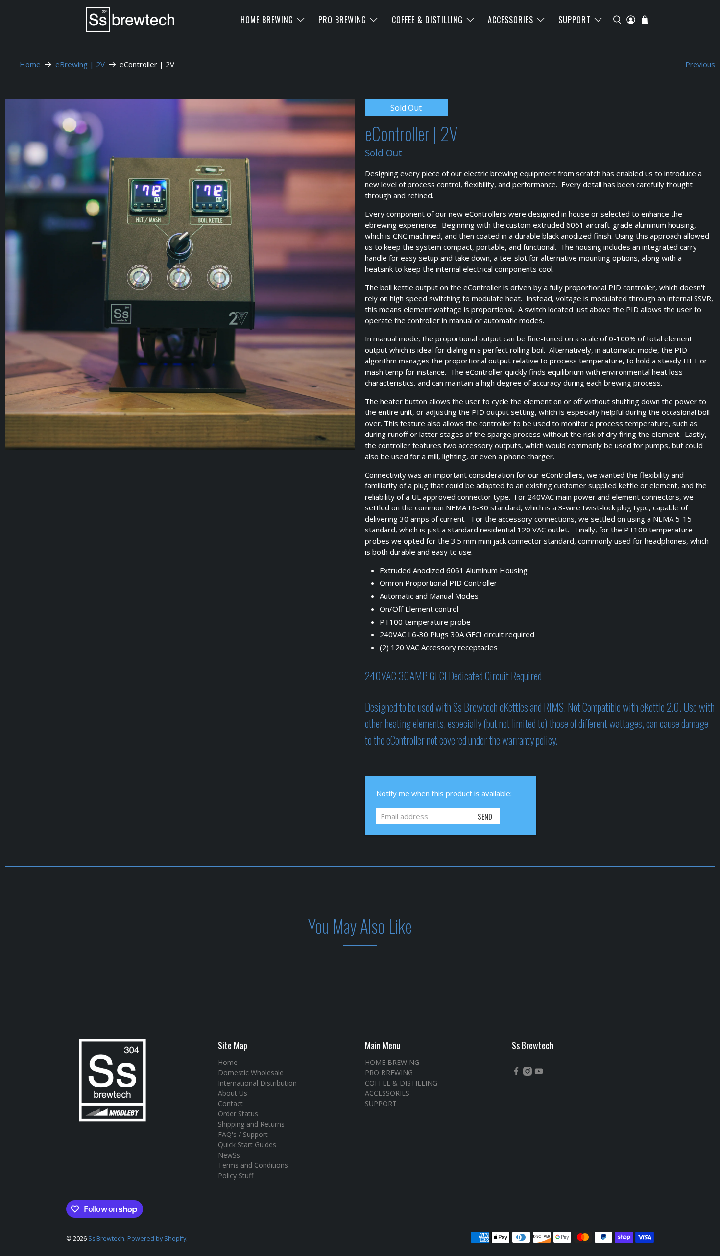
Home (30, 64)
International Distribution (257, 1082)
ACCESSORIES (510, 19)
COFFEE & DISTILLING (427, 19)
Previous (700, 64)
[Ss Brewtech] (125, 19)
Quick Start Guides (247, 1144)
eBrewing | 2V (80, 64)
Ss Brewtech (106, 1238)
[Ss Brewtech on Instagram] (527, 1073)
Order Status (238, 1113)
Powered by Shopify (156, 1238)
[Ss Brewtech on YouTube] (538, 1073)
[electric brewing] (180, 274)
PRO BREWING (342, 19)
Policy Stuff (235, 1175)
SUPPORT (574, 19)
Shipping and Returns (251, 1124)
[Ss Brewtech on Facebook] (516, 1073)
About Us (232, 1093)
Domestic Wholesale (251, 1072)
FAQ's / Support (243, 1134)
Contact (230, 1103)
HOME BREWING (266, 19)
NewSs (229, 1154)
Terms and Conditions (253, 1165)
